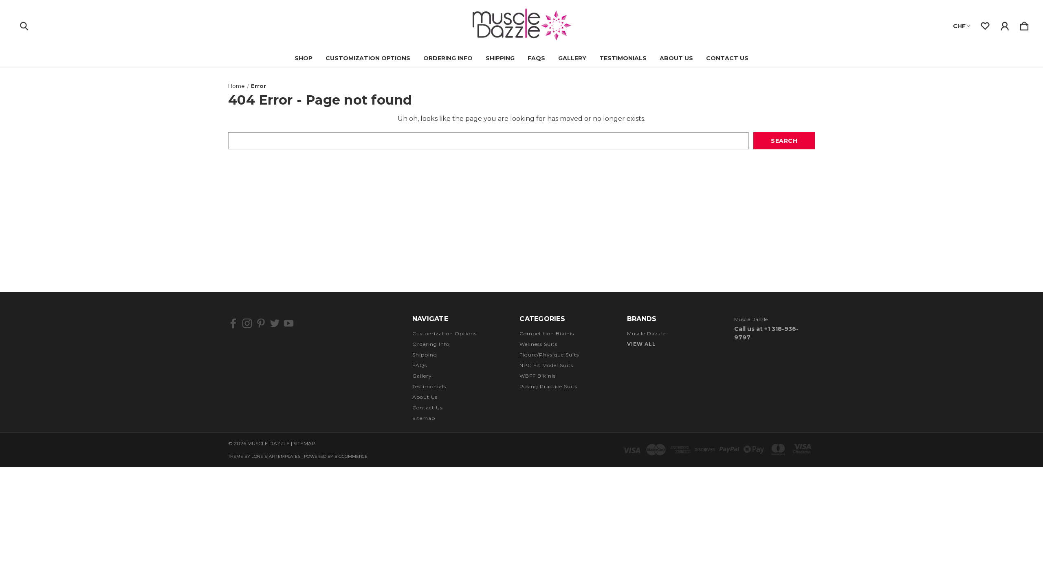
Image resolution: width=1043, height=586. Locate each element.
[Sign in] (1004, 24)
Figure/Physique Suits (549, 355)
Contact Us (727, 58)
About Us (676, 58)
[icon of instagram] (247, 323)
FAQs (536, 58)
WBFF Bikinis (537, 376)
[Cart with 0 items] (1024, 24)
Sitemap (423, 418)
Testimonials (623, 58)
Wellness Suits (538, 344)
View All (641, 344)
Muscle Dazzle (646, 333)
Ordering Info (448, 58)
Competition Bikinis (546, 333)
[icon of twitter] (275, 323)
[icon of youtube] (289, 323)
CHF (959, 26)
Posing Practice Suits (548, 386)
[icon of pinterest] (261, 323)
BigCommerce (350, 456)
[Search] (24, 24)
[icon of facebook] (233, 323)
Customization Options (368, 58)
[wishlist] (985, 24)
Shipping (500, 58)
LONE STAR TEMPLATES (275, 456)
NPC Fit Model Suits (546, 365)
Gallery (572, 58)
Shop (303, 58)
